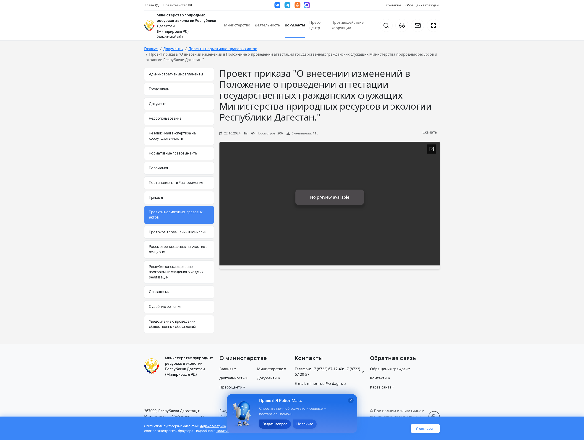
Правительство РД (177, 5)
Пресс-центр (315, 25)
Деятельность (267, 25)
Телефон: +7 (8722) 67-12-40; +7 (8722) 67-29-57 (327, 371)
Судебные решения (165, 306)
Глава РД (152, 5)
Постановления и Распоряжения (176, 182)
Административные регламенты (176, 74)
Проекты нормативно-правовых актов (222, 48)
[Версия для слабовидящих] (401, 25)
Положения (158, 168)
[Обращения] (417, 25)
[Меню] (433, 25)
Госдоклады (159, 89)
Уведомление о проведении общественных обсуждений (172, 324)
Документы (295, 25)
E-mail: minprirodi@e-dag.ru (319, 383)
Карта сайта (380, 387)
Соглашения (159, 291)
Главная (151, 48)
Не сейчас (304, 424)
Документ (157, 103)
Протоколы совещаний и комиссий (177, 232)
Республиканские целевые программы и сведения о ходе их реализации (176, 272)
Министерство (237, 25)
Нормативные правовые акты (173, 153)
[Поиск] (386, 25)
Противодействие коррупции (347, 25)
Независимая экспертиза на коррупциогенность (172, 136)
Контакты (393, 5)
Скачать (429, 132)
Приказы (156, 197)
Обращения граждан (422, 5)
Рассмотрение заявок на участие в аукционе (178, 249)
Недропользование (165, 118)
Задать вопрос (275, 424)
